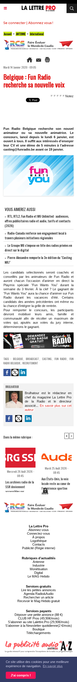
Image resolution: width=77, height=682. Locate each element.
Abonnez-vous (38, 530)
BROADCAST (32, 359)
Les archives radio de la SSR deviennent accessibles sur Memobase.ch (19, 485)
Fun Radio (61, 359)
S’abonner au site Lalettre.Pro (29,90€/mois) (38, 622)
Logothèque (38, 541)
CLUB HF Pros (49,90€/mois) (38, 618)
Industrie (38, 565)
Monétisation (38, 569)
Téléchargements (38, 633)
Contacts (38, 544)
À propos (38, 537)
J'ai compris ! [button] (21, 675)
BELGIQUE (18, 359)
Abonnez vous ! (40, 23)
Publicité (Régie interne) (38, 548)
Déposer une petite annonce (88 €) (39, 614)
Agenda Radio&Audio (38, 593)
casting (47, 359)
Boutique (39, 629)
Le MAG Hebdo (38, 576)
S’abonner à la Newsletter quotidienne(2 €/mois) (38, 625)
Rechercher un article (38, 597)
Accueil (8, 34)
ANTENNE (20, 34)
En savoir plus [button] (53, 666)
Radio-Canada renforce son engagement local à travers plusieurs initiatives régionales (35, 235)
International (37, 34)
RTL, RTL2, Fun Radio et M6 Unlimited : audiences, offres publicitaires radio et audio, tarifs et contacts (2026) (37, 221)
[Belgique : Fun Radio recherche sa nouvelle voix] (38, 157)
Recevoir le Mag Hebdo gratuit (38, 601)
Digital (38, 572)
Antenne (38, 562)
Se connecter (14, 23)
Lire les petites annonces (38, 590)
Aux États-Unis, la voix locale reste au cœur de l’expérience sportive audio (55, 481)
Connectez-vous (38, 533)
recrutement (30, 363)
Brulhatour (12, 387)
